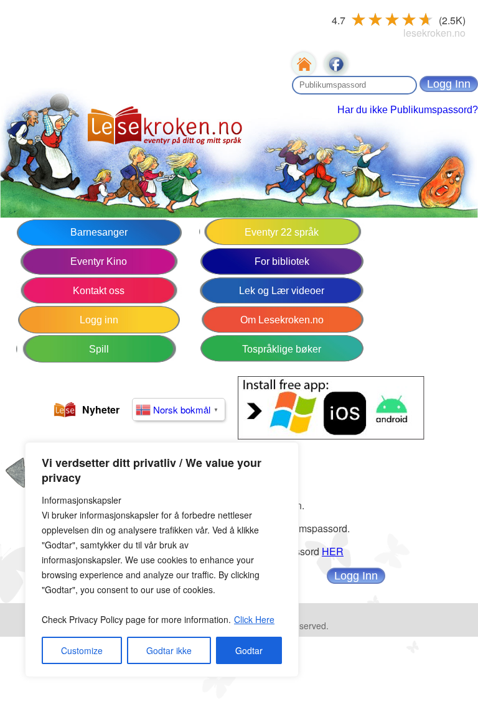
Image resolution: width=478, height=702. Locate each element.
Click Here (254, 619)
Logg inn (99, 320)
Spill (99, 349)
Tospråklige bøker (281, 349)
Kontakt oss (98, 290)
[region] (162, 559)
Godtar (249, 650)
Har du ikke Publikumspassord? (407, 109)
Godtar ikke (169, 650)
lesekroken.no (434, 33)
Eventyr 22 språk (282, 232)
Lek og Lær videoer (281, 290)
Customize (82, 650)
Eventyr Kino (98, 261)
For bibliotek (282, 261)
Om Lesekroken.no (282, 320)
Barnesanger (99, 232)
